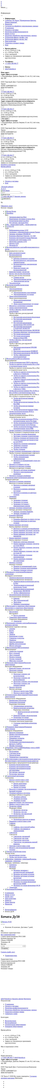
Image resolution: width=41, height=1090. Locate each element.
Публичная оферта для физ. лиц (16, 37)
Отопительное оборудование (15, 1024)
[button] (6, 166)
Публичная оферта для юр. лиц (16, 39)
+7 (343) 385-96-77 (11, 63)
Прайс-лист (9, 896)
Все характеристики (8, 934)
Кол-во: (3, 944)
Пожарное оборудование (14, 1026)
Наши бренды (10, 902)
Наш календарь (10, 41)
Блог (6, 45)
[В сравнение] (4, 924)
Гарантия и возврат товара (14, 43)
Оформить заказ (6, 206)
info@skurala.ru (10, 69)
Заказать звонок (20, 196)
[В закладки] (2, 924)
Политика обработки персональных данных (21, 35)
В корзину (5, 948)
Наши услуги (10, 34)
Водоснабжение (11, 910)
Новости (8, 900)
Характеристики (11, 955)
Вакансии (8, 24)
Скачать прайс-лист (8, 952)
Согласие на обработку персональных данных (21, 26)
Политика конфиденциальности (16, 32)
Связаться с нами (11, 1014)
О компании (9, 28)
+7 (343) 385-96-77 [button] (7, 1057)
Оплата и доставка (11, 30)
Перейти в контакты (8, 165)
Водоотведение (10, 1021)
